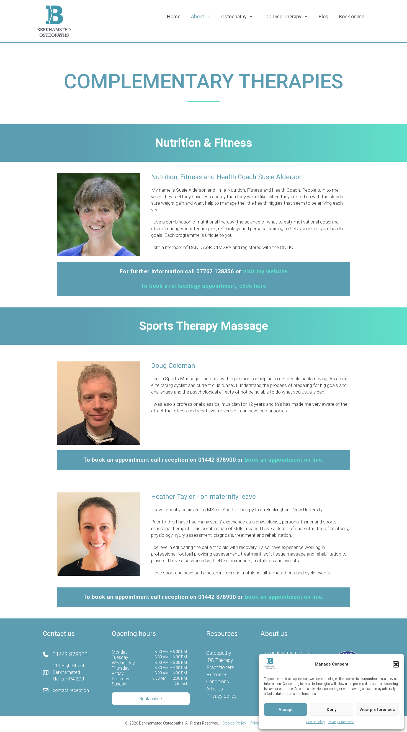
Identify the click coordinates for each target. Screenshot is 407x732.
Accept (286, 709)
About (197, 16)
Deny (331, 709)
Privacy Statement (341, 722)
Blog (323, 16)
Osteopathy (234, 16)
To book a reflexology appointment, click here (203, 285)
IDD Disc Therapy (283, 16)
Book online (351, 16)
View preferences (377, 709)
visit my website (265, 271)
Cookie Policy (315, 722)
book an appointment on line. (284, 459)
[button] (396, 664)
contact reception (71, 690)
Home (174, 16)
